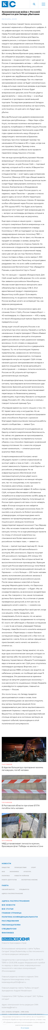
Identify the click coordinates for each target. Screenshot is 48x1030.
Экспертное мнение (29, 880)
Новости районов (21, 875)
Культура (27, 871)
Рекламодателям (11, 925)
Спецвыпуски (9, 929)
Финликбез (8, 933)
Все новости (8, 905)
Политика (6, 875)
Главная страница (12, 913)
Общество (6, 867)
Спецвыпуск (24, 889)
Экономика (14, 871)
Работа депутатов (9, 880)
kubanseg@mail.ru (9, 1007)
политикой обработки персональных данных (18, 1019)
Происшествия (20, 867)
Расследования (10, 921)
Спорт (33, 867)
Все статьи (8, 909)
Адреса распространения (12, 893)
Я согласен (25, 1028)
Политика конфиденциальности (20, 917)
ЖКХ (3, 871)
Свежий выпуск (8, 889)
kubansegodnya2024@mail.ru (14, 982)
